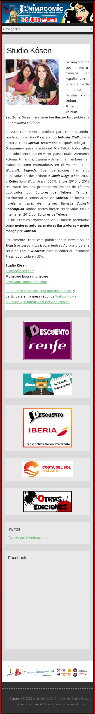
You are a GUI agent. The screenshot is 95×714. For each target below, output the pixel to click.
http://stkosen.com (20, 271)
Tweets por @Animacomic (28, 537)
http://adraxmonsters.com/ (26, 282)
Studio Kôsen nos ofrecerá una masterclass (39, 291)
